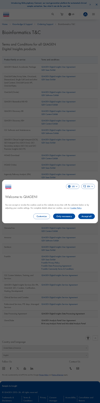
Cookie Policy (75, 208)
